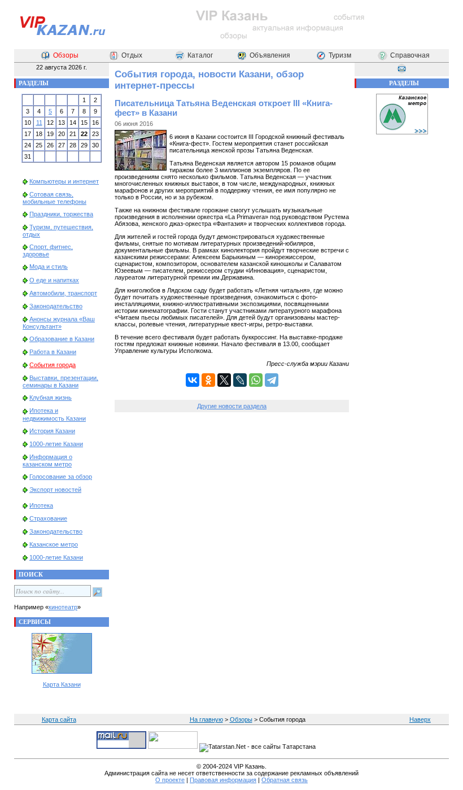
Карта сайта (59, 719)
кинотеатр (63, 607)
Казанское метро (53, 544)
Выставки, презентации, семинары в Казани (60, 381)
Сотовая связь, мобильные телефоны (54, 198)
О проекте (170, 779)
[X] (224, 380)
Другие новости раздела (232, 406)
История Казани (52, 430)
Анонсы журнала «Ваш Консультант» (59, 323)
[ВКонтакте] (192, 380)
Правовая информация (223, 779)
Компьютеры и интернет (64, 181)
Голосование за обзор (60, 476)
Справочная (410, 55)
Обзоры (65, 55)
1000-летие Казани (56, 443)
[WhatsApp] (256, 380)
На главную (206, 719)
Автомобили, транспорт (63, 293)
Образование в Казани (61, 338)
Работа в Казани (52, 351)
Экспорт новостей (55, 489)
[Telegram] (271, 380)
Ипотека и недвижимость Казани (54, 414)
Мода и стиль (48, 266)
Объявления (270, 55)
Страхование (48, 518)
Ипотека (41, 505)
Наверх (420, 719)
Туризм (340, 55)
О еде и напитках (54, 280)
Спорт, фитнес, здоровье (48, 250)
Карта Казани (62, 684)
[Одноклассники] (208, 380)
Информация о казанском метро (47, 460)
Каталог (200, 55)
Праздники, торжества (61, 214)
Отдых (131, 55)
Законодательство (55, 306)
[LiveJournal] (240, 380)
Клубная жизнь (50, 397)
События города (52, 364)
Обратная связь (284, 779)
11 (39, 122)
